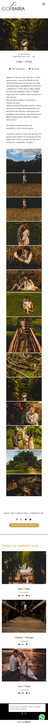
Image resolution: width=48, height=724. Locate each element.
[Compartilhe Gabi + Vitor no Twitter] (26, 519)
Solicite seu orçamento (24, 525)
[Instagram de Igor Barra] (25, 714)
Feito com (24, 722)
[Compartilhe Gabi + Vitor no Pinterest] (30, 519)
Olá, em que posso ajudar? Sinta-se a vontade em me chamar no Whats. (25, 708)
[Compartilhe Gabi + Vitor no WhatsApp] (21, 519)
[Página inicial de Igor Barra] (13, 7)
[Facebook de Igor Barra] (22, 714)
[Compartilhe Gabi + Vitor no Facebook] (17, 519)
